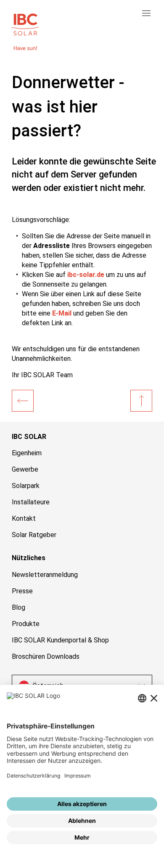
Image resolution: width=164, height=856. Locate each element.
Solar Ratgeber (34, 535)
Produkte (26, 624)
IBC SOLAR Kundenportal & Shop (60, 640)
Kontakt (24, 518)
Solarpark (26, 486)
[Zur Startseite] (25, 23)
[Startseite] (23, 401)
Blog (18, 607)
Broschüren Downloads (45, 656)
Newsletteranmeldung (45, 575)
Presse (22, 591)
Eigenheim (27, 453)
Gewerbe (25, 469)
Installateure (31, 502)
